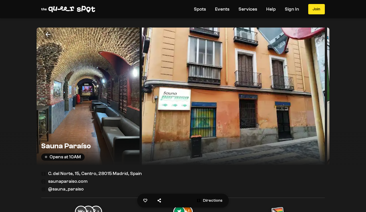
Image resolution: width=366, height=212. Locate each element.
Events (222, 9)
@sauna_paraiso (66, 189)
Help (271, 9)
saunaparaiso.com (67, 181)
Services (247, 9)
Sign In (292, 9)
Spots (200, 9)
